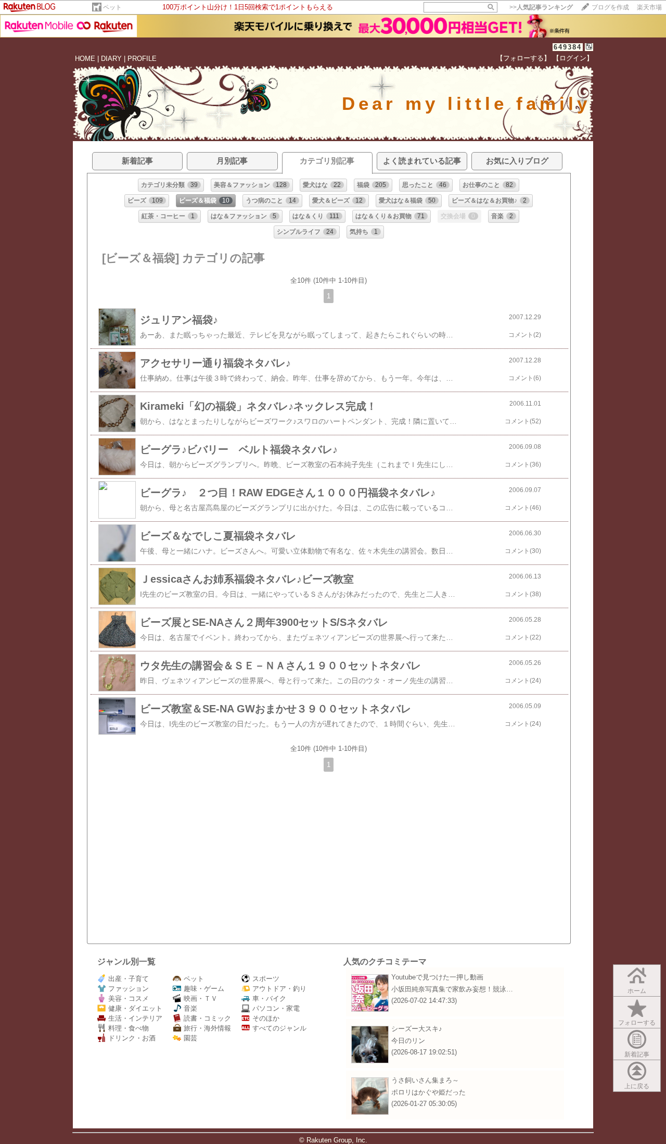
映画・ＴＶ (200, 998)
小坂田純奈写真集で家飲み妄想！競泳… (452, 989)
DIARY (111, 58)
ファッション (128, 988)
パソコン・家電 (276, 1008)
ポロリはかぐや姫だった (428, 1092)
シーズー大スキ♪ (416, 1029)
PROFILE (142, 58)
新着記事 (636, 1054)
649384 (568, 47)
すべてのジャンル (279, 1028)
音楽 (190, 1008)
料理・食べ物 (128, 1028)
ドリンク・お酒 (132, 1038)
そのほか (265, 1018)
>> (541, 7)
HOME (85, 58)
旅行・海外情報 (207, 1028)
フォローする (637, 1022)
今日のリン (408, 1041)
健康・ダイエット (135, 1008)
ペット (112, 7)
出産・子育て (128, 979)
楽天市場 (649, 7)
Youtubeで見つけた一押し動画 (437, 977)
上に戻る (636, 1086)
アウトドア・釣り (279, 988)
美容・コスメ (128, 998)
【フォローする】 (523, 58)
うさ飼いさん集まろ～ (425, 1080)
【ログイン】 (573, 58)
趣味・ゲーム (204, 988)
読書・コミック (207, 1018)
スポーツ (265, 979)
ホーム (636, 991)
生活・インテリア (135, 1018)
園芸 (190, 1038)
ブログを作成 (610, 7)
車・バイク (269, 998)
